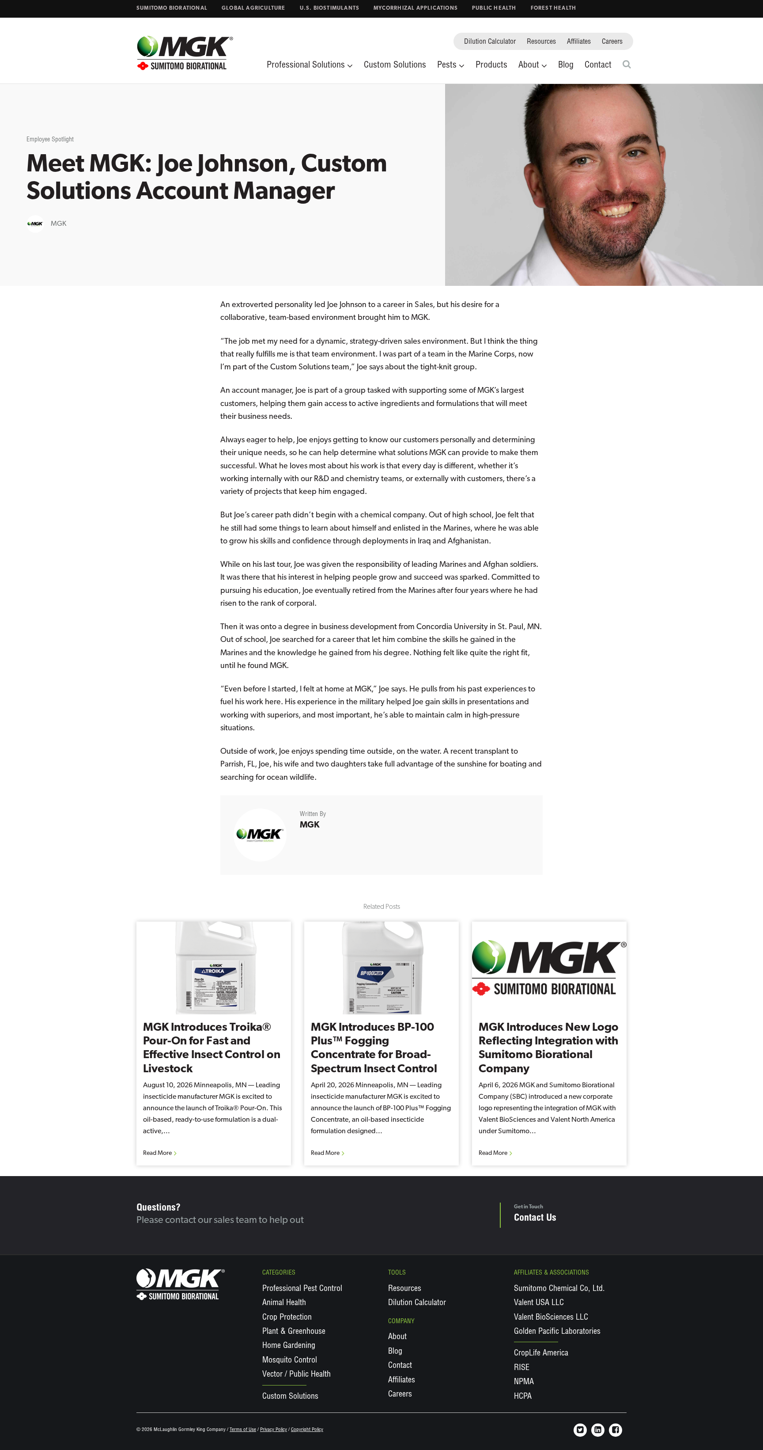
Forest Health (554, 8)
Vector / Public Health (296, 1375)
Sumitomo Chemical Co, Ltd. (559, 1289)
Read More (157, 1153)
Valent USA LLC (539, 1303)
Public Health (494, 8)
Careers (612, 42)
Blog (566, 65)
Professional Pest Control (302, 1289)
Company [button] (401, 1322)
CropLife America (541, 1354)
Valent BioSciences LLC (551, 1318)
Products (491, 65)
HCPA (523, 1397)
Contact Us (535, 1218)
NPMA (524, 1382)
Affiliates (579, 42)
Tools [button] (397, 1273)
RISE (521, 1368)
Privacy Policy (273, 1429)
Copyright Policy (307, 1429)
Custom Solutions (395, 65)
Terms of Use (243, 1429)
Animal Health (284, 1303)
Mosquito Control (289, 1361)
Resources (541, 42)
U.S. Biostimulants (330, 8)
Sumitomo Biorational (172, 8)
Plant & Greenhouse (293, 1332)
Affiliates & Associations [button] (551, 1273)
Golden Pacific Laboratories (557, 1332)
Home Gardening (288, 1346)
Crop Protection (287, 1318)
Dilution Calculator (490, 42)
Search (628, 64)
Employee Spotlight (50, 140)
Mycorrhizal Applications (416, 8)
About (397, 1337)
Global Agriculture (254, 8)
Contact (598, 65)
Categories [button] (278, 1273)
